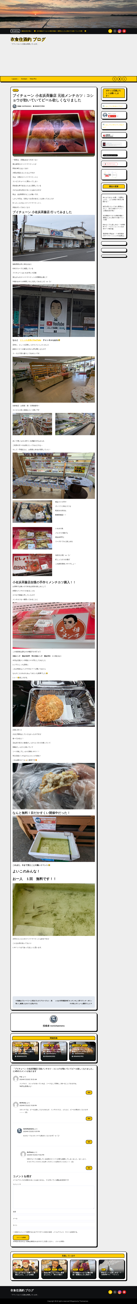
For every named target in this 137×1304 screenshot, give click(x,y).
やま (20, 1077)
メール (15, 1218)
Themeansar (83, 1301)
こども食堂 (19, 1269)
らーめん (18, 1045)
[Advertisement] (68, 62)
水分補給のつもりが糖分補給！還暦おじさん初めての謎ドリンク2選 (53, 1051)
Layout (15, 79)
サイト (15, 1225)
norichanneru (26, 106)
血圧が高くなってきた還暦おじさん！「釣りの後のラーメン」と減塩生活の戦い (25, 1051)
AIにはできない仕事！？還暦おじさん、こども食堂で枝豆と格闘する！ (113, 199)
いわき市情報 (76, 1045)
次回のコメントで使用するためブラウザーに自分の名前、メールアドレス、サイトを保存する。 (47, 1232)
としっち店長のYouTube (30, 340)
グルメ (15, 90)
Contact (24, 79)
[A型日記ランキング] (108, 135)
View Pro (33, 79)
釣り (103, 1269)
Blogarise (73, 1301)
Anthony (22, 1103)
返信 (89, 1092)
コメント (17, 1184)
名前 (14, 1212)
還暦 (31, 1045)
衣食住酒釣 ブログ (27, 39)
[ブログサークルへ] (112, 144)
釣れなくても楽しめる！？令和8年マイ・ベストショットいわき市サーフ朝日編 (114, 227)
